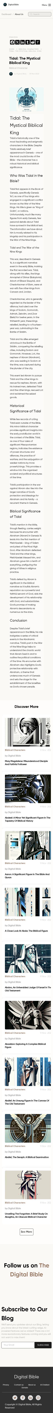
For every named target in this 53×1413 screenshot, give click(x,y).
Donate (25, 1388)
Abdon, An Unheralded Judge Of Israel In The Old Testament (28, 989)
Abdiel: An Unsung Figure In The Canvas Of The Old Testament (27, 1102)
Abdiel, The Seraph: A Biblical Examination (27, 1157)
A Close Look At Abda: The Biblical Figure (26, 931)
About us (32, 1385)
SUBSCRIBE (43, 1345)
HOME (11, 49)
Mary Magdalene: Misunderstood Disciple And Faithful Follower (26, 763)
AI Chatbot (44, 1385)
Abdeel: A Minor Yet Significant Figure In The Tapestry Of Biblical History (28, 819)
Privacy (6, 1385)
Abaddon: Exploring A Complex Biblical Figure (25, 1045)
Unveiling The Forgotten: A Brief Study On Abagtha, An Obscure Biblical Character (26, 1215)
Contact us (18, 1385)
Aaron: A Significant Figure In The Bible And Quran (27, 876)
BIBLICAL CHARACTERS (29, 49)
